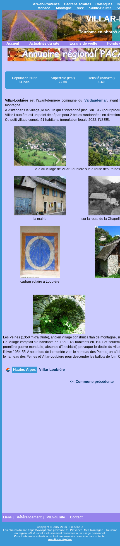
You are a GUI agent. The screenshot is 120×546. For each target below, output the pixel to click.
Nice (80, 8)
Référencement (29, 517)
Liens (7, 517)
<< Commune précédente (92, 381)
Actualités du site (44, 43)
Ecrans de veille (83, 43)
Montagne (64, 8)
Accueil (12, 43)
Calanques (103, 4)
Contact (76, 517)
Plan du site (56, 517)
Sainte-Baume (100, 8)
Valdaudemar (95, 100)
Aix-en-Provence (46, 4)
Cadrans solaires (77, 4)
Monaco (44, 8)
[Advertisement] (60, 450)
